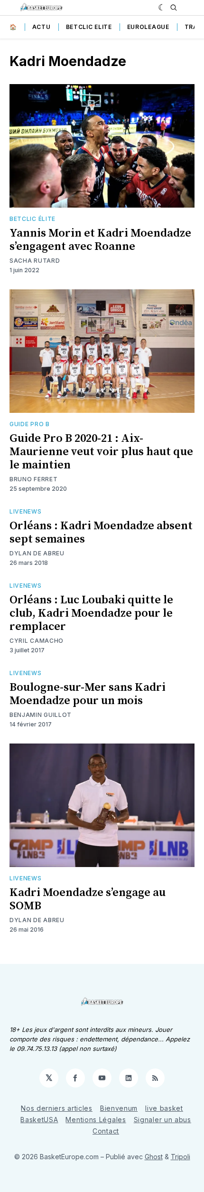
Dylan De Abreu (37, 553)
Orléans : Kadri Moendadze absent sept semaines (101, 532)
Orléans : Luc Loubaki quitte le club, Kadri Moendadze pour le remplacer (91, 613)
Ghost (154, 1157)
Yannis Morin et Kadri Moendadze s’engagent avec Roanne (100, 240)
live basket (164, 1108)
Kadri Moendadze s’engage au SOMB (87, 899)
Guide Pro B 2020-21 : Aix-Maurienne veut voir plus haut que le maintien (101, 451)
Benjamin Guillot (40, 714)
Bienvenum (119, 1108)
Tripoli (180, 1157)
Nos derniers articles (57, 1108)
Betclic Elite (89, 26)
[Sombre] (162, 7)
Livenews (25, 511)
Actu (41, 26)
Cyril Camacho (36, 640)
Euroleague (148, 26)
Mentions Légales (95, 1120)
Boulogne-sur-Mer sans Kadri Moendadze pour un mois (87, 694)
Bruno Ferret (33, 479)
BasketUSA (39, 1120)
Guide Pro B (29, 424)
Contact (106, 1131)
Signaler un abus (162, 1120)
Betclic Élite (32, 218)
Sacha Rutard (34, 260)
